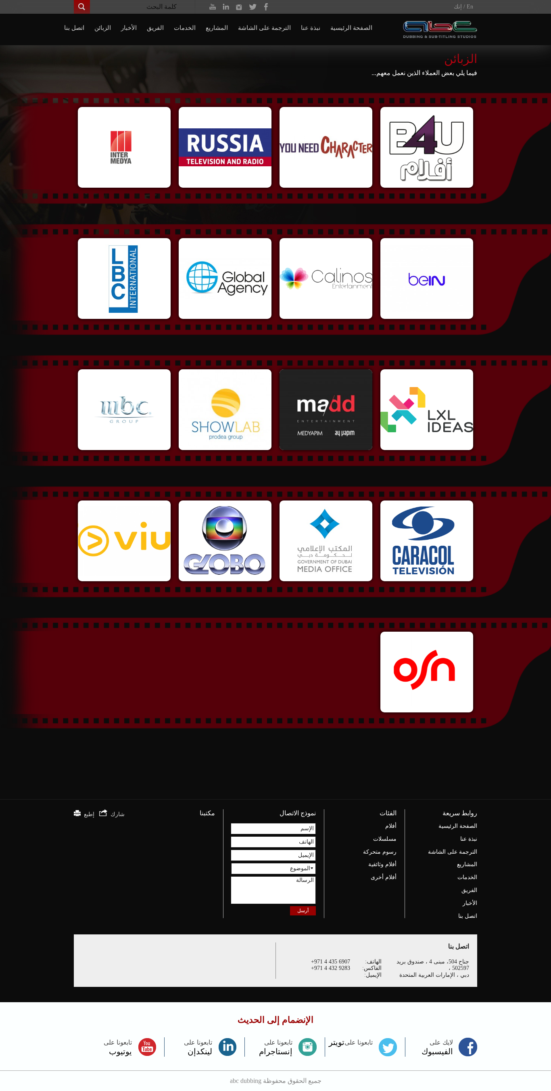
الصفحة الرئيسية (351, 28)
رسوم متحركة (380, 852)
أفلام (391, 826)
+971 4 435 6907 (330, 962)
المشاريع (217, 28)
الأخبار (129, 28)
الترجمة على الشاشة (264, 28)
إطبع (87, 814)
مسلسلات (385, 839)
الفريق (155, 28)
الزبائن (102, 28)
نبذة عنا (310, 28)
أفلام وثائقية (382, 864)
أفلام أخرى (384, 877)
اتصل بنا (74, 28)
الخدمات (185, 28)
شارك (116, 814)
